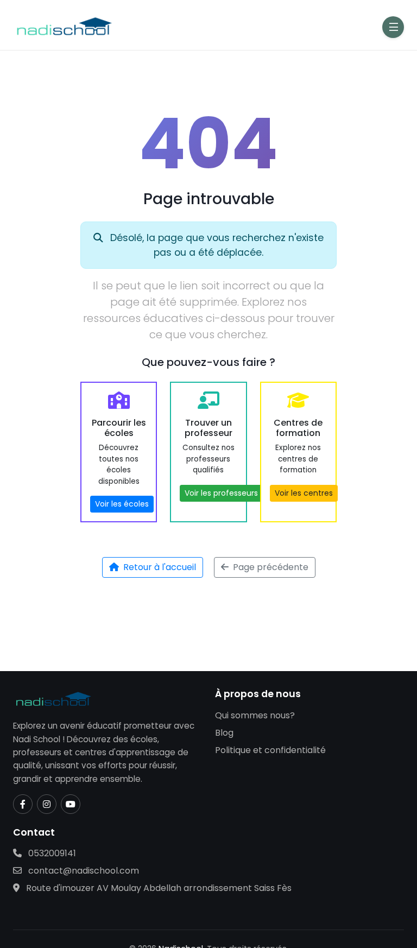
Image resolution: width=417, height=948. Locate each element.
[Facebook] (23, 804)
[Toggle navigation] (393, 27)
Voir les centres (304, 493)
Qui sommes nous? (255, 715)
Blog (224, 732)
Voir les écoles (122, 503)
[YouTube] (70, 804)
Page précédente (270, 567)
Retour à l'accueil (159, 567)
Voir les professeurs (221, 493)
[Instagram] (46, 804)
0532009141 (51, 853)
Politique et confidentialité (270, 750)
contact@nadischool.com (82, 870)
